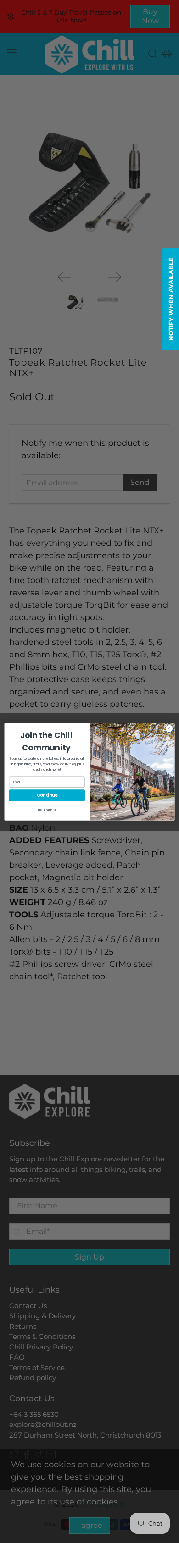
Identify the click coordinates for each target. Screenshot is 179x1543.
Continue (47, 795)
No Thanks (47, 809)
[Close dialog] (169, 729)
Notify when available (170, 299)
